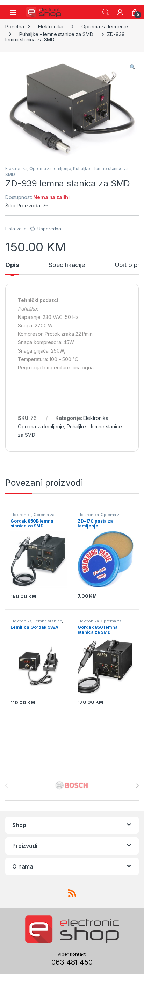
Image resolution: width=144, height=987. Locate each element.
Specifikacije (67, 265)
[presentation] (137, 785)
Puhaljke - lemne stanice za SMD (56, 34)
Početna (14, 26)
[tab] (12, 268)
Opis (12, 265)
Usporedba (49, 228)
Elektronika (50, 26)
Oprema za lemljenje (104, 26)
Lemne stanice (48, 621)
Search (105, 12)
